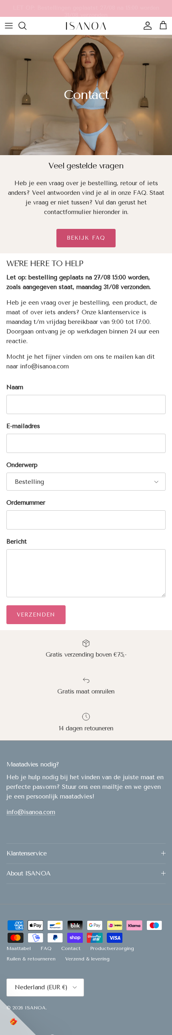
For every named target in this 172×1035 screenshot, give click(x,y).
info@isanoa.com (30, 812)
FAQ (46, 948)
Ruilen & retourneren (31, 959)
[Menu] (9, 25)
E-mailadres (23, 426)
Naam (14, 387)
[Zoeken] (26, 25)
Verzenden (36, 615)
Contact (70, 948)
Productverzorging (112, 948)
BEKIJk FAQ (86, 238)
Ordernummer (25, 502)
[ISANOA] (86, 26)
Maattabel (18, 948)
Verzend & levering (87, 959)
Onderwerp (22, 465)
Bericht (16, 541)
